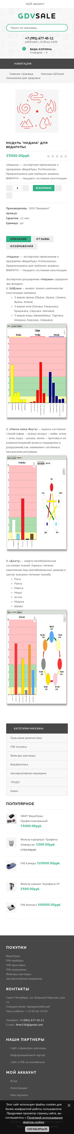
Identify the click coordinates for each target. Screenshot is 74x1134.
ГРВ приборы (14, 960)
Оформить (37, 75)
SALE (37, 16)
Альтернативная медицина (28, 773)
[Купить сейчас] (9, 195)
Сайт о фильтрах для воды (28, 1048)
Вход (13, 1081)
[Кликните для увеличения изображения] (37, 111)
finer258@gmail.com (29, 1024)
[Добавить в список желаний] (59, 188)
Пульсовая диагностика (26, 738)
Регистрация (18, 1088)
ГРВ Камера (28, 863)
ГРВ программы (16, 969)
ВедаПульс (13, 956)
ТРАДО (15, 782)
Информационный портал (27, 1055)
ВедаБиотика (19, 764)
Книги (14, 791)
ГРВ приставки (15, 965)
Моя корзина (19, 1095)
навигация (22, 63)
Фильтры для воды (23, 755)
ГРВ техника (18, 747)
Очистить (59, 75)
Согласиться (37, 1129)
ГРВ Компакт (29, 905)
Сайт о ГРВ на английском (27, 1062)
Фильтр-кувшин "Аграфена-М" (40, 884)
